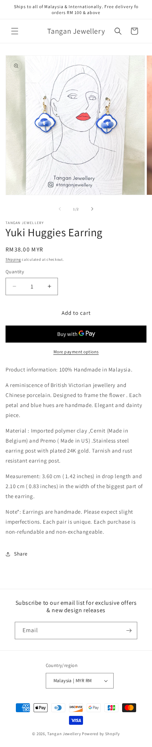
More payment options (76, 351)
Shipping (13, 259)
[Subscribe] (129, 630)
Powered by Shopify (101, 733)
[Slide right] (92, 209)
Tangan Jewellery (64, 733)
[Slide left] (60, 209)
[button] (15, 31)
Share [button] (21, 553)
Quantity (15, 272)
